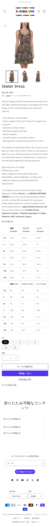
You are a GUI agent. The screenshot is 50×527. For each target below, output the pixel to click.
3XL (15, 347)
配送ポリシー (36, 522)
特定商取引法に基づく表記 (20, 522)
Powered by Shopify (25, 514)
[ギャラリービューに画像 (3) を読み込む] (38, 77)
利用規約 (27, 518)
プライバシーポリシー (41, 514)
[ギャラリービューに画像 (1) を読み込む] (12, 77)
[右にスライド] (47, 77)
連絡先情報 (35, 518)
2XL (6, 347)
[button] (5, 11)
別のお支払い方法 (25, 379)
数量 (3, 353)
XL (35, 342)
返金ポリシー (17, 518)
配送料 (8, 96)
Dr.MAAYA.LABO (13, 514)
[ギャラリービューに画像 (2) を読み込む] (25, 77)
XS (5, 342)
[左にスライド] (2, 77)
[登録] (42, 463)
